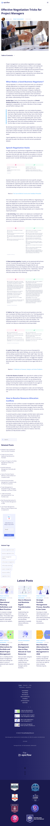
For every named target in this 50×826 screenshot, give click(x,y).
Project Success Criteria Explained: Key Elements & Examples (7, 456)
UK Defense (25, 698)
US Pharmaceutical (25, 700)
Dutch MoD (24, 702)
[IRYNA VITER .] (3, 19)
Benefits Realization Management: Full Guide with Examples (8, 469)
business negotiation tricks (8, 553)
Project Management (18, 19)
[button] (28, 707)
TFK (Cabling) (25, 692)
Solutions (28, 687)
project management (6, 569)
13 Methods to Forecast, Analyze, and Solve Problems (27, 369)
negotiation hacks (6, 576)
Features (25, 685)
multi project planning (7, 565)
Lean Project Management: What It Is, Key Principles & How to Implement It (9, 508)
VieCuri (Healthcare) (25, 696)
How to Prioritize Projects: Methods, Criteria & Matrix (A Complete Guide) (8, 475)
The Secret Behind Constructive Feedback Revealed (27, 193)
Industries (22, 687)
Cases (20, 685)
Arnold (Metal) (25, 690)
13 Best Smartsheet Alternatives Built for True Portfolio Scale (7, 495)
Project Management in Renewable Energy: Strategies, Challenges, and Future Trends (8, 488)
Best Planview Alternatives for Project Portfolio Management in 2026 (8, 501)
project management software (6, 557)
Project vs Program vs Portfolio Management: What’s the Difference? (9, 462)
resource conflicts (6, 572)
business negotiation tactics (8, 549)
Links (30, 685)
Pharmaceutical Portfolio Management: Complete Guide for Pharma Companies (8, 482)
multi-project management (8, 562)
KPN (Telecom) (25, 694)
